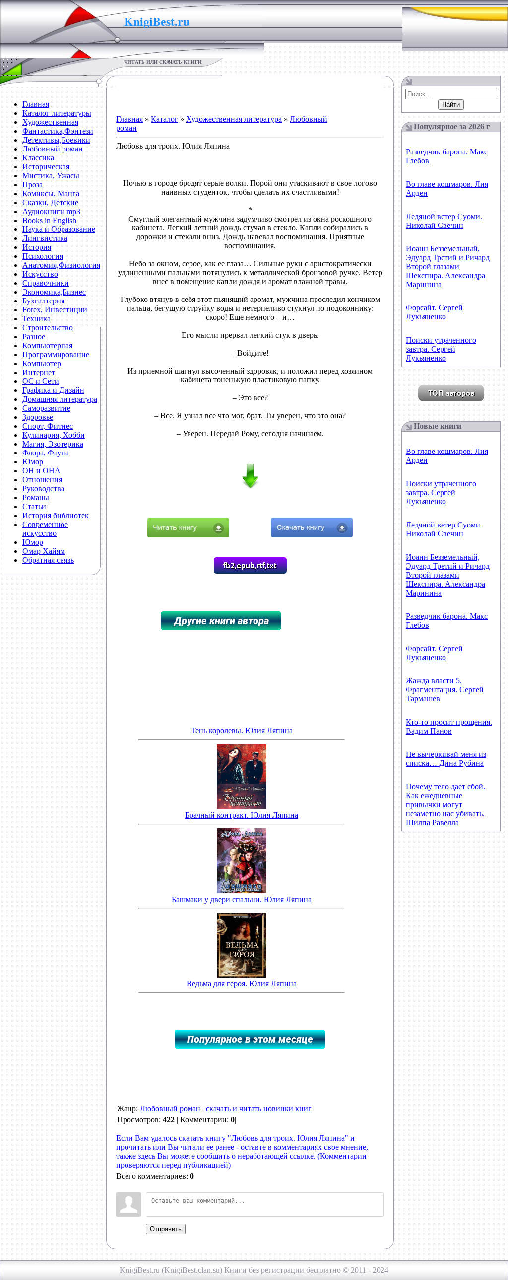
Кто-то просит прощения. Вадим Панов (449, 726)
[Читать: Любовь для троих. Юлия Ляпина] (188, 534)
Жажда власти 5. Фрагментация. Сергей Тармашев (445, 690)
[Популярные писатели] (451, 398)
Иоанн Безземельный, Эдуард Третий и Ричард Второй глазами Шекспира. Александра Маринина (448, 266)
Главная (129, 119)
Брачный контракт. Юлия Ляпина (241, 815)
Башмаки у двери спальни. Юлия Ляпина (242, 899)
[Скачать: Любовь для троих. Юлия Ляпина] (312, 534)
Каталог (164, 119)
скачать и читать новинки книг (259, 1108)
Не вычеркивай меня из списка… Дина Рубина (446, 758)
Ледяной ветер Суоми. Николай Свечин (444, 220)
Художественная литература (234, 119)
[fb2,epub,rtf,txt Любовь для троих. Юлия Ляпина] (250, 571)
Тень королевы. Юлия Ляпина (242, 730)
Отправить (166, 1229)
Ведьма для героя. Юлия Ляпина (242, 983)
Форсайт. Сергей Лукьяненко (434, 312)
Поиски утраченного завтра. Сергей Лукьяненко (441, 349)
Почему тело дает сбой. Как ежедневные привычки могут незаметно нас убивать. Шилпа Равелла (445, 804)
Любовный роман (170, 1108)
